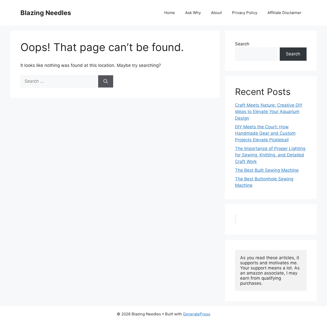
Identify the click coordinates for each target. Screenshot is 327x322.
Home (169, 12)
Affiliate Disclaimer (284, 12)
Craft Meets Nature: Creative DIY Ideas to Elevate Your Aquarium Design (268, 112)
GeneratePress (196, 314)
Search (242, 43)
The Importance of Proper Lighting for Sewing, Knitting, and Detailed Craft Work (270, 155)
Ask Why (193, 12)
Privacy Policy (244, 12)
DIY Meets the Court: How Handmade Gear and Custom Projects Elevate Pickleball (265, 133)
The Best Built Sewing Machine (267, 170)
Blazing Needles (45, 13)
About (216, 12)
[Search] (105, 81)
